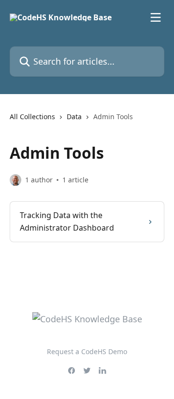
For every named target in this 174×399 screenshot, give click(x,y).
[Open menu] (155, 17)
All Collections (32, 116)
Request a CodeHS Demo (87, 351)
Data (74, 116)
